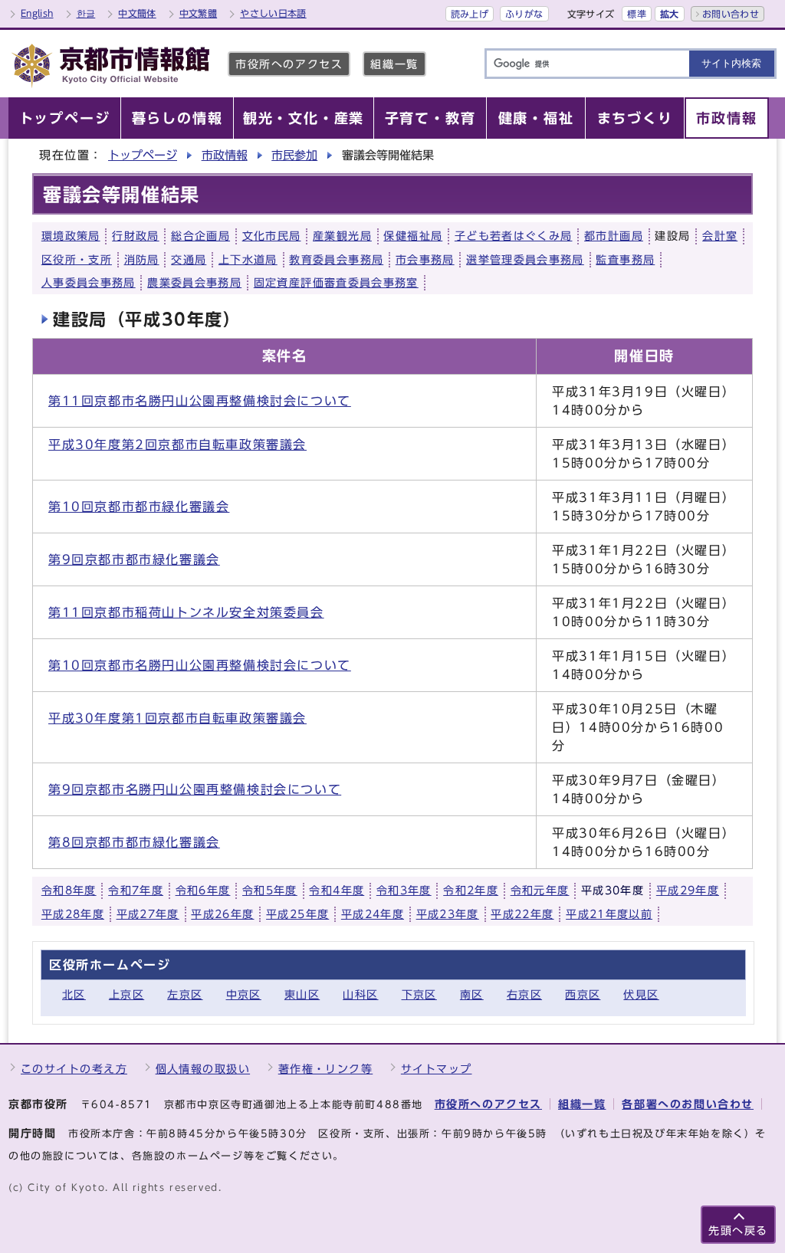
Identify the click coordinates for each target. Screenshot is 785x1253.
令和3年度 (404, 890)
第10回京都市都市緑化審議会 (138, 506)
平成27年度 (148, 914)
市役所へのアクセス (289, 64)
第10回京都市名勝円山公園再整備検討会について (199, 665)
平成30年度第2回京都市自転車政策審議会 (177, 444)
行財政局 (135, 236)
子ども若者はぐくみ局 (514, 236)
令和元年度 (540, 890)
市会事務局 (425, 259)
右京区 (524, 994)
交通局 (188, 259)
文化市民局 (271, 236)
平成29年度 (687, 890)
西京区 (582, 994)
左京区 (184, 994)
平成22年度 (522, 914)
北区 (74, 994)
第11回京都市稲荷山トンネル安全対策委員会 (186, 612)
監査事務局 (625, 259)
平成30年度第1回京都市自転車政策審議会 (177, 718)
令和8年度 (69, 890)
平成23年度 (447, 914)
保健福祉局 (412, 236)
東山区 (302, 994)
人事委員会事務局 (88, 282)
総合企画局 (200, 236)
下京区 (419, 994)
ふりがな (524, 13)
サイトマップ (436, 1068)
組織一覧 (394, 64)
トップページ (142, 155)
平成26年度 (222, 914)
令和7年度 (135, 890)
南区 (472, 994)
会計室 (719, 236)
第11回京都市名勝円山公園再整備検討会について (199, 401)
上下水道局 (248, 259)
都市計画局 (613, 236)
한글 (86, 13)
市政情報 (225, 155)
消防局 (141, 259)
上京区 (126, 994)
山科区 (360, 994)
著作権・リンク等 (325, 1068)
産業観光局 (342, 236)
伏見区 (641, 994)
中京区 (243, 994)
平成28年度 (72, 914)
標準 (636, 13)
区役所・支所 (76, 259)
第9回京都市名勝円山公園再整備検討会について (194, 789)
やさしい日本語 (273, 13)
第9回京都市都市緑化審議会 (134, 559)
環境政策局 (70, 236)
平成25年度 (297, 914)
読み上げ (469, 13)
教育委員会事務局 (336, 259)
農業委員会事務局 (194, 282)
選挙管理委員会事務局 (525, 259)
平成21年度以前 (609, 914)
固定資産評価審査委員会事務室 (336, 282)
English (37, 13)
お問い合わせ (730, 13)
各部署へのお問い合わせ (688, 1104)
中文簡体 (137, 13)
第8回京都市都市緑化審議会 (134, 842)
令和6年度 (203, 890)
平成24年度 (372, 914)
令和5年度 (269, 890)
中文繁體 (198, 13)
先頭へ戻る (738, 1230)
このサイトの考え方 (74, 1068)
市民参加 (294, 155)
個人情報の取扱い (203, 1068)
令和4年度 (336, 890)
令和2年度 (470, 890)
